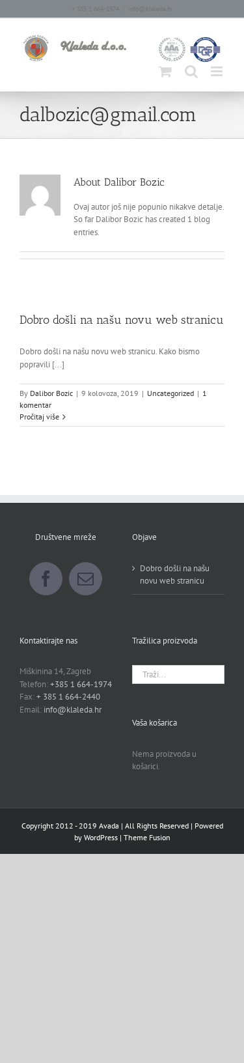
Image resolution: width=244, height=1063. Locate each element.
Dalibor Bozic (51, 393)
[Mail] (85, 578)
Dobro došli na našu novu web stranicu (122, 320)
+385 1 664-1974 (81, 684)
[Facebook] (45, 578)
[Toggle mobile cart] (165, 71)
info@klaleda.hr (150, 9)
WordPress (101, 837)
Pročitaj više (39, 416)
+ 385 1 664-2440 (68, 696)
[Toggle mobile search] (191, 71)
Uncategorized (170, 393)
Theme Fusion (147, 837)
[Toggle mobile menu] (217, 71)
